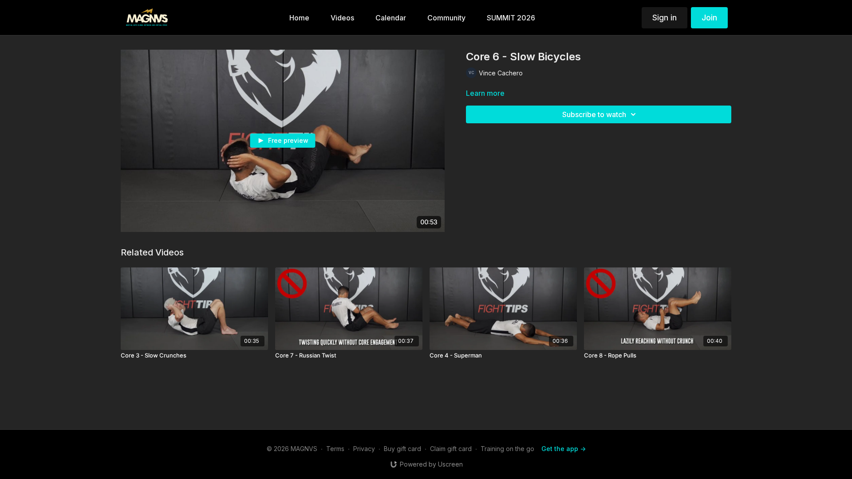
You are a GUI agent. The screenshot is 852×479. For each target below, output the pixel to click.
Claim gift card (451, 448)
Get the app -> (563, 448)
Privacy (364, 448)
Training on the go (507, 448)
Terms (335, 448)
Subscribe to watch (594, 114)
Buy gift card (402, 448)
